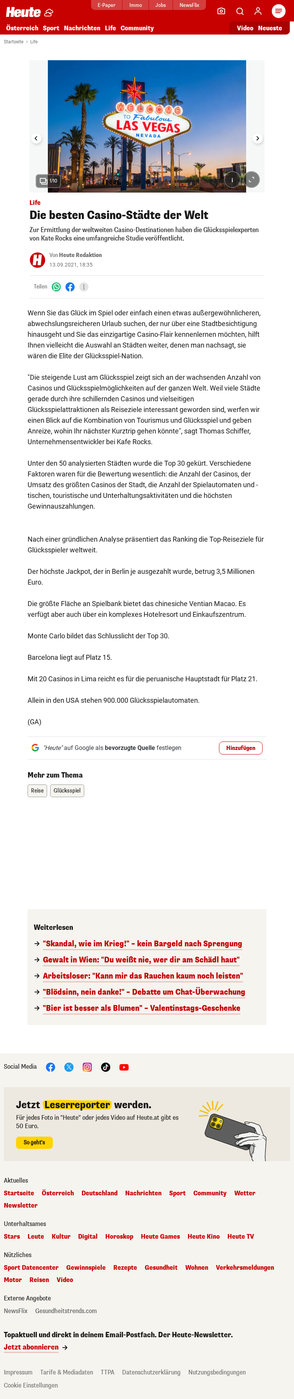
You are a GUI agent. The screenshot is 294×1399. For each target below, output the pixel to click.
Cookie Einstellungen (31, 1385)
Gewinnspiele (86, 1268)
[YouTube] (124, 1067)
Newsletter (21, 1206)
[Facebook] (70, 286)
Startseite (13, 41)
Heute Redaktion (80, 255)
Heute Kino (204, 1237)
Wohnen (196, 1268)
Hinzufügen (240, 748)
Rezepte (125, 1268)
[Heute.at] (23, 12)
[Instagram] (87, 1067)
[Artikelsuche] (239, 11)
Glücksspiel (67, 790)
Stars (12, 1237)
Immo (135, 5)
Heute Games (160, 1237)
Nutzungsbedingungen (217, 1372)
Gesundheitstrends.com (66, 1311)
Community (137, 28)
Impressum (18, 1372)
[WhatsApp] (56, 286)
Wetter (244, 1193)
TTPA (107, 1372)
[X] (69, 1067)
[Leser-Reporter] (221, 11)
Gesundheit (161, 1268)
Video (245, 28)
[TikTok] (105, 1067)
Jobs (160, 5)
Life (110, 28)
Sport (51, 28)
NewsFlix (189, 5)
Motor (13, 1280)
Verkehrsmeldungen (245, 1268)
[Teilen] (83, 286)
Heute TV (240, 1237)
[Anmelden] (258, 11)
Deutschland (100, 1193)
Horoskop (119, 1237)
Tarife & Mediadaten (66, 1372)
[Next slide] (258, 138)
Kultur (61, 1237)
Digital (88, 1237)
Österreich (22, 28)
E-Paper (107, 5)
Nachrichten (143, 1193)
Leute (36, 1237)
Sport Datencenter (31, 1268)
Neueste (270, 28)
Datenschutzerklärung (151, 1372)
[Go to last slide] (36, 138)
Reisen (39, 1280)
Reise (37, 790)
